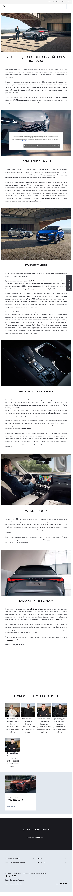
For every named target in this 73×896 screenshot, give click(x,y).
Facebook (43, 609)
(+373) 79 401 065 (28, 727)
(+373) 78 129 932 (59, 727)
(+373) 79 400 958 (44, 727)
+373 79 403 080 (12, 727)
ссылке (10, 640)
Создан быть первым (14, 797)
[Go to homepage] (3, 6)
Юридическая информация (16, 862)
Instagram (34, 609)
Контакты (41, 862)
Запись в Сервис (66, 1)
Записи (40, 858)
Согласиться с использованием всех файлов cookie (48, 145)
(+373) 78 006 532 (12, 761)
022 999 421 (57, 620)
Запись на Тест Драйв (53, 1)
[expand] (69, 6)
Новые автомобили (13, 858)
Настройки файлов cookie (29, 145)
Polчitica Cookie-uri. (25, 141)
